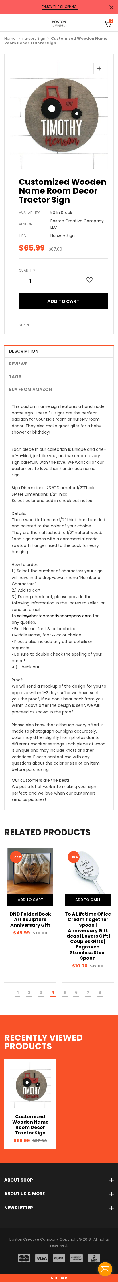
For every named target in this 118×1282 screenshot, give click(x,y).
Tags (15, 377)
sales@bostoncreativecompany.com (54, 616)
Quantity (27, 270)
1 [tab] (18, 992)
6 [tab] (76, 992)
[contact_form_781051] (105, 1269)
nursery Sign (33, 38)
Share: (25, 325)
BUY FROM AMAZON (30, 389)
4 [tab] (52, 992)
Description (23, 351)
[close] (111, 7)
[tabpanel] (30, 913)
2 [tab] (29, 992)
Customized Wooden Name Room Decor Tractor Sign (30, 1124)
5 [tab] (64, 992)
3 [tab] (41, 992)
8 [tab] (100, 992)
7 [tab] (88, 992)
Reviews (18, 364)
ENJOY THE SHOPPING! (60, 7)
